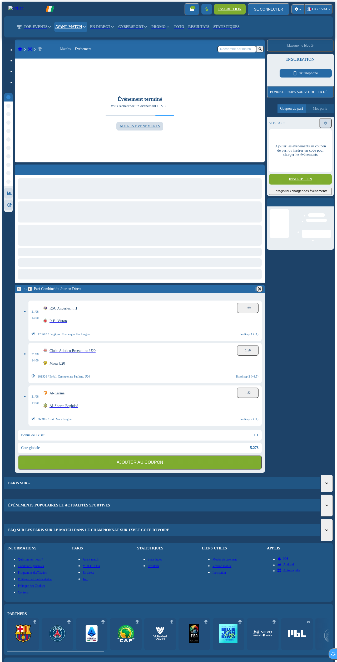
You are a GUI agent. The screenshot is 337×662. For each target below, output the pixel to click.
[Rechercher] (260, 49)
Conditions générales (297, 163)
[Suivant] (30, 289)
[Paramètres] (298, 9)
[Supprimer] (259, 289)
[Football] (30, 49)
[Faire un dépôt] (206, 9)
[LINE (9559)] (20, 49)
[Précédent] (19, 289)
